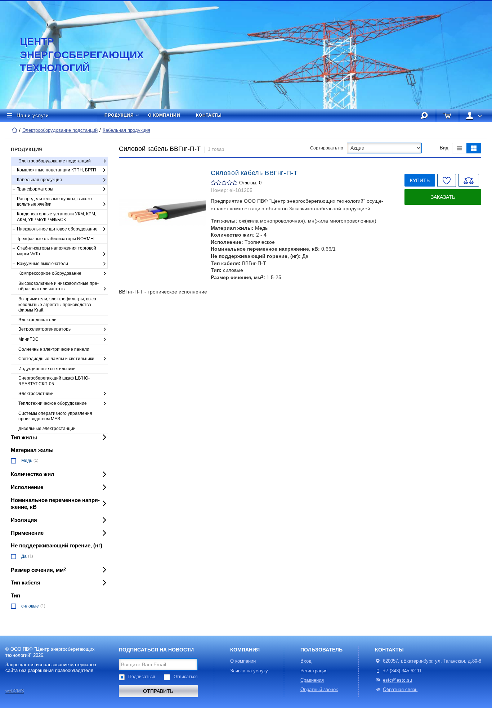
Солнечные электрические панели (53, 349)
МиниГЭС (28, 339)
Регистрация (313, 670)
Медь (26, 460)
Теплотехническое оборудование (52, 403)
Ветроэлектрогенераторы (45, 329)
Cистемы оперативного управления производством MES (55, 416)
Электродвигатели (37, 319)
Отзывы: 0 (250, 182)
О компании (164, 115)
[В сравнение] (468, 180)
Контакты (209, 115)
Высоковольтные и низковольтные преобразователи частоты (58, 286)
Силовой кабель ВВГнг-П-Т (254, 172)
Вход (306, 661)
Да (24, 556)
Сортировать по (326, 148)
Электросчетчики (36, 393)
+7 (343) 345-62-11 (402, 670)
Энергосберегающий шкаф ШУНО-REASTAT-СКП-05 (54, 381)
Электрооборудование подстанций (60, 130)
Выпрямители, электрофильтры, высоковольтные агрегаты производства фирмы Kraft (58, 304)
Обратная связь (400, 689)
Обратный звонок (319, 689)
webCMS (14, 691)
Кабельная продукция (126, 130)
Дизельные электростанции (47, 428)
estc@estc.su (397, 680)
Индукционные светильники (47, 368)
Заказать (443, 197)
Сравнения (312, 680)
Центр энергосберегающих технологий (74, 54)
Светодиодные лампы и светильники (56, 358)
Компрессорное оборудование (49, 273)
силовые (30, 606)
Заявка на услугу (249, 670)
